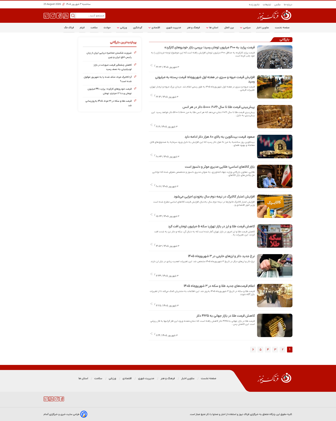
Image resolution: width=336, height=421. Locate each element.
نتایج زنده (254, 4)
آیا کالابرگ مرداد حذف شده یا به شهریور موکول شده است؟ (107, 79)
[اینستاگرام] (53, 15)
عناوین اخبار (262, 27)
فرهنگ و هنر (193, 27)
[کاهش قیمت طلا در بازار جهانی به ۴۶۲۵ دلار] (274, 325)
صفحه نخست (282, 27)
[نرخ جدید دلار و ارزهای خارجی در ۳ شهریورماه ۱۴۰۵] (274, 265)
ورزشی (123, 27)
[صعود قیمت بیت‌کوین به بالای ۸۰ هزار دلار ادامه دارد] (274, 146)
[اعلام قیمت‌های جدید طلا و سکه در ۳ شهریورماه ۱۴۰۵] (274, 295)
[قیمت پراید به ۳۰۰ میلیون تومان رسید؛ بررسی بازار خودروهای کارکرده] (274, 57)
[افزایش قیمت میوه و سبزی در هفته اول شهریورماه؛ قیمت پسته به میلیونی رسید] (274, 87)
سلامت (94, 27)
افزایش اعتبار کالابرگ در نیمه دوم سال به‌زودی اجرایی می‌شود (214, 197)
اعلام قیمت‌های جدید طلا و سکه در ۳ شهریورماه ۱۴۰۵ (219, 286)
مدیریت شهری (173, 27)
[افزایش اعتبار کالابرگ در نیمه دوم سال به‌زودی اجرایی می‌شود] (274, 206)
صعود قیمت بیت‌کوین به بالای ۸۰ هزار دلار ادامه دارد (220, 137)
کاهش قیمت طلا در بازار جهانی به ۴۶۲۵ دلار (225, 316)
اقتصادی (155, 27)
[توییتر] (46, 15)
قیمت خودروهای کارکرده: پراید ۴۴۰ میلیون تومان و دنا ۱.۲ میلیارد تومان (109, 91)
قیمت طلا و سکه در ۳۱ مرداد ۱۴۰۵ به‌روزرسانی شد (108, 103)
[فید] (65, 15)
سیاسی (246, 27)
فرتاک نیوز (244, 414)
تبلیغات (267, 4)
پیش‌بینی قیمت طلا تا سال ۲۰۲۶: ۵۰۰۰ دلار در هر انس (219, 107)
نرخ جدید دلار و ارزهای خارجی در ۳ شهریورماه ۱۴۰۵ (221, 256)
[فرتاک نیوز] (274, 21)
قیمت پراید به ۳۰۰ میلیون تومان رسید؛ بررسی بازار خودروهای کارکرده (209, 47)
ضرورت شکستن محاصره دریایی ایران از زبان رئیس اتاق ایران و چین (109, 55)
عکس (277, 4)
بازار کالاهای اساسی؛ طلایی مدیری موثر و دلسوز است (220, 167)
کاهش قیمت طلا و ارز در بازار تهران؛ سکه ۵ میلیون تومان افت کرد (211, 226)
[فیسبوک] (59, 15)
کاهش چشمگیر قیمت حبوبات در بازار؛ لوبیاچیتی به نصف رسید (112, 67)
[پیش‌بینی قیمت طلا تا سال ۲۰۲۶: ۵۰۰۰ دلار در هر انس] (274, 116)
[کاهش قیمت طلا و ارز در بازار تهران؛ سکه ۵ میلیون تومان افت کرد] (274, 236)
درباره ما (288, 4)
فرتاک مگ (69, 27)
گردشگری (137, 27)
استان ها (213, 27)
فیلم (82, 27)
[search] (73, 15)
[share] (151, 65)
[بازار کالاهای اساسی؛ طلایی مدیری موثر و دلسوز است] (274, 176)
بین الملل (229, 27)
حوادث (107, 27)
